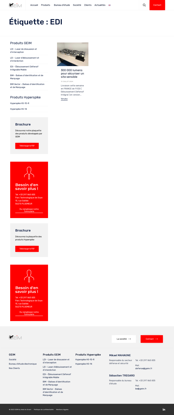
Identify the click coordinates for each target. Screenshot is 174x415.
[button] (157, 5)
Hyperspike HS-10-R (19, 103)
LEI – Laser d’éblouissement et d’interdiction (24, 59)
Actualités (100, 5)
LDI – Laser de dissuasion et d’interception (23, 50)
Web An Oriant (26, 409)
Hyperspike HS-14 (18, 109)
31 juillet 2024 (67, 81)
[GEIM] (15, 5)
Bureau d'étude (62, 5)
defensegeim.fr (143, 368)
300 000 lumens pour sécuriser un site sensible (72, 73)
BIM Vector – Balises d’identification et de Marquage (27, 85)
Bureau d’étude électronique (23, 364)
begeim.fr (140, 389)
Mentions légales (62, 409)
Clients (87, 5)
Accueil (34, 5)
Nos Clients (14, 368)
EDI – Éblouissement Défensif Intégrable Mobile (24, 68)
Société (77, 5)
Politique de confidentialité (43, 409)
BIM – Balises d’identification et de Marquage (26, 77)
